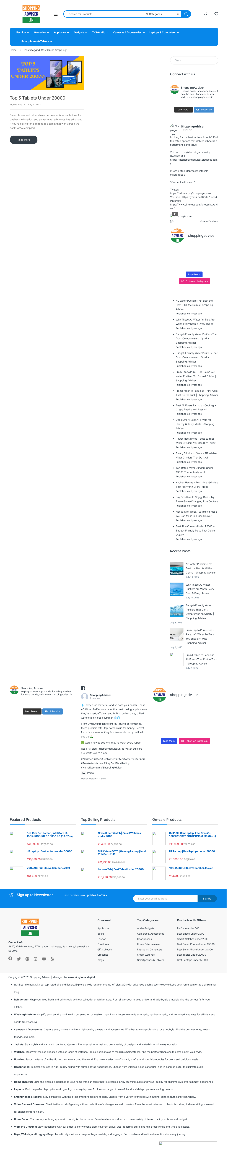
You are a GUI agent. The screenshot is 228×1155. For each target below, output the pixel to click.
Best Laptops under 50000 (192, 959)
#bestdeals (201, 170)
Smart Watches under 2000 (193, 938)
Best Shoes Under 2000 (190, 933)
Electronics (16, 104)
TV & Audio (98, 32)
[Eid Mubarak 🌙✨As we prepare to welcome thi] (200, 265)
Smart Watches (145, 954)
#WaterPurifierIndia (134, 758)
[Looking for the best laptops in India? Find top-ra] (175, 250)
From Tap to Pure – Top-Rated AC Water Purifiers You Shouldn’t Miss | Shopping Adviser (200, 636)
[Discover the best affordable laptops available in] (188, 250)
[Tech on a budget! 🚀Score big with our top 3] (200, 258)
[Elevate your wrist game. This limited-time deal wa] (213, 258)
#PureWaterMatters (92, 763)
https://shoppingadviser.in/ (195, 152)
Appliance (60, 32)
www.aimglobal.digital (81, 977)
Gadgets (79, 32)
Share (103, 778)
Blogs (100, 959)
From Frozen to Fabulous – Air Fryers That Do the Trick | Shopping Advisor (201, 659)
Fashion (21, 32)
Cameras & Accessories (127, 32)
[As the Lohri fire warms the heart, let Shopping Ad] (175, 265)
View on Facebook (89, 778)
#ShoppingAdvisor (111, 767)
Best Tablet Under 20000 (191, 954)
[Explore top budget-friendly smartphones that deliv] (175, 258)
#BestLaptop (177, 170)
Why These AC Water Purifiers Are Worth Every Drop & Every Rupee (200, 589)
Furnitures (103, 944)
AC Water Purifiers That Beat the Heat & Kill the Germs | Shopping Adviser (201, 568)
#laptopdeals (177, 174)
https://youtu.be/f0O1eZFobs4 (199, 197)
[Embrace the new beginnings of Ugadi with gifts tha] (213, 265)
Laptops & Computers (162, 32)
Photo (90, 772)
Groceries (40, 32)
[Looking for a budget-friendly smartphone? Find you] (200, 250)
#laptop (190, 170)
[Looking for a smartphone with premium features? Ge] (213, 250)
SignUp (207, 898)
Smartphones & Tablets (35, 41)
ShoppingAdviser (193, 126)
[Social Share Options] (172, 222)
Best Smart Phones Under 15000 (196, 944)
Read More (23, 139)
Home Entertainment (148, 944)
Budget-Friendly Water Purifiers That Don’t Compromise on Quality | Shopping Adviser (200, 612)
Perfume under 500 (188, 928)
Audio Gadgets (145, 928)
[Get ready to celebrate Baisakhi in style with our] (188, 265)
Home (13, 49)
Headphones (144, 938)
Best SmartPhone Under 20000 (195, 949)
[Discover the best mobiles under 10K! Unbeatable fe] (188, 258)
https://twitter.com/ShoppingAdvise (190, 193)
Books (100, 933)
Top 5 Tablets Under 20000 (37, 98)
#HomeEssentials (90, 767)
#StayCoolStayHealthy (117, 763)
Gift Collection (105, 949)
